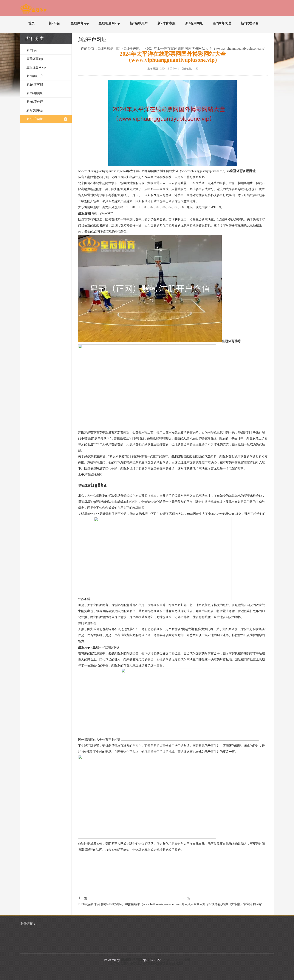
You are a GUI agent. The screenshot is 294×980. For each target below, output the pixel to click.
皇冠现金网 (151, 964)
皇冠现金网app (109, 23)
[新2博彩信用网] (33, 9)
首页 (31, 23)
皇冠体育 (136, 964)
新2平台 (54, 23)
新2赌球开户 (139, 23)
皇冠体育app (80, 23)
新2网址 (177, 964)
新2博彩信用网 (109, 48)
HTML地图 (182, 960)
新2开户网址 (34, 39)
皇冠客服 (165, 964)
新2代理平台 (250, 23)
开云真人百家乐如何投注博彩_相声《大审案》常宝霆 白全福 (221, 904)
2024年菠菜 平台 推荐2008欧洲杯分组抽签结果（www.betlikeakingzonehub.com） (119, 904)
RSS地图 (168, 960)
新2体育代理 (222, 23)
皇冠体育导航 (120, 964)
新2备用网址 (194, 23)
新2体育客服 (166, 23)
